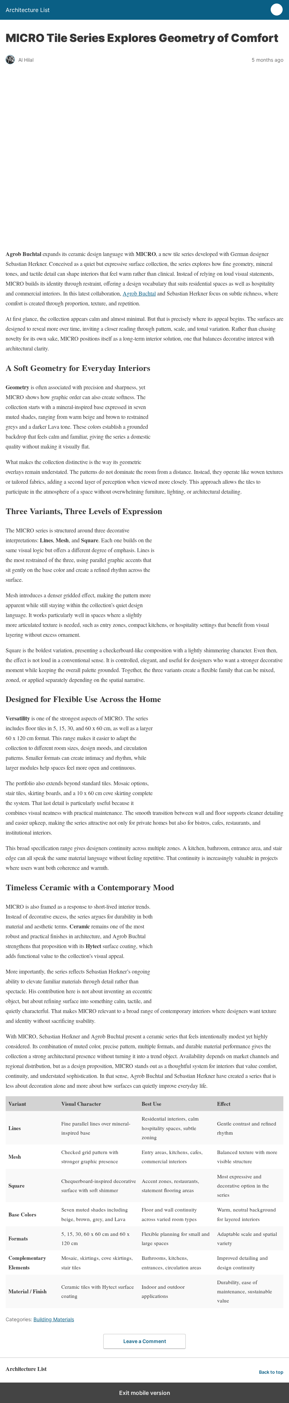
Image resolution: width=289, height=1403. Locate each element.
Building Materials (53, 1319)
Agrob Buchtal (139, 293)
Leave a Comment (144, 1341)
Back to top (271, 1372)
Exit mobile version (144, 1392)
